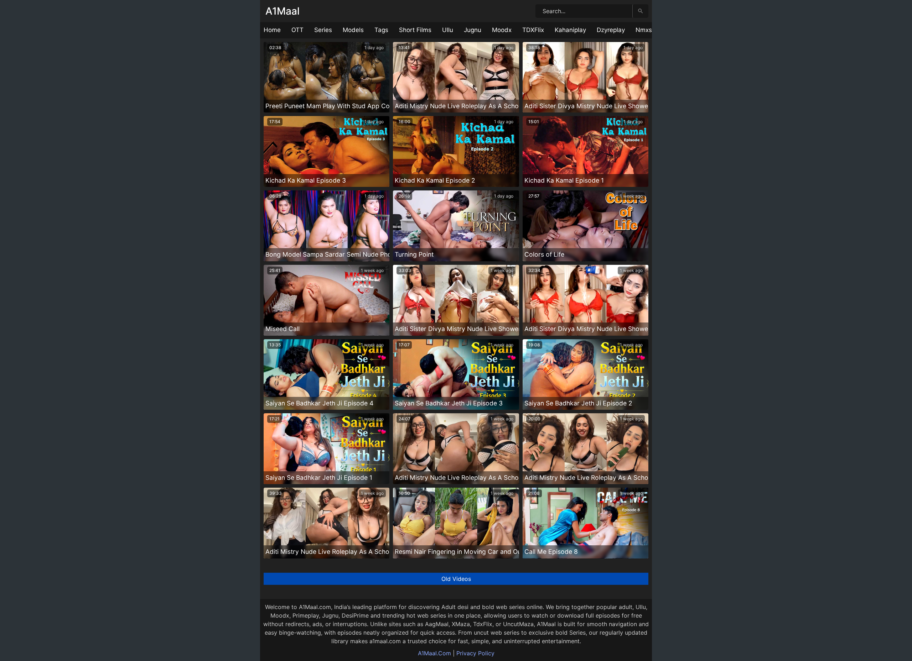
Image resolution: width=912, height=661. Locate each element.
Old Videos (456, 578)
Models (353, 29)
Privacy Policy (475, 653)
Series (323, 29)
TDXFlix (533, 29)
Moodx (502, 29)
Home (272, 29)
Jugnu (472, 29)
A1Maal (282, 11)
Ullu (447, 29)
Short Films (415, 29)
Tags (381, 29)
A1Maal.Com (434, 653)
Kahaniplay (570, 29)
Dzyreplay (611, 29)
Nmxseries (651, 29)
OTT (297, 29)
